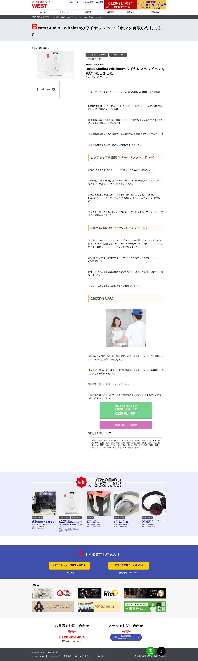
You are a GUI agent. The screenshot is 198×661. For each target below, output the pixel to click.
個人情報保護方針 (82, 656)
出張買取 (88, 12)
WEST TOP (36, 17)
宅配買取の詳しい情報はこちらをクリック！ (109, 384)
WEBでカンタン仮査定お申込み (69, 565)
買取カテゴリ (132, 12)
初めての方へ (75, 2)
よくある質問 (88, 2)
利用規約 (67, 656)
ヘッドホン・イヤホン (97, 55)
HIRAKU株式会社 (48, 652)
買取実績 (155, 12)
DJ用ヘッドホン (118, 55)
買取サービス (65, 12)
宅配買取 (110, 12)
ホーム (43, 12)
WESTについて (38, 656)
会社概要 (99, 2)
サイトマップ (54, 656)
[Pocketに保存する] (53, 89)
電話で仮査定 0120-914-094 (128, 565)
